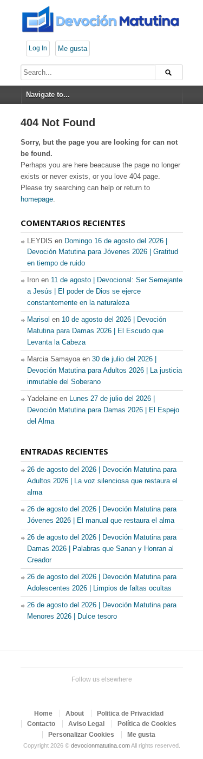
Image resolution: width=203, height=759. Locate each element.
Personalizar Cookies (81, 734)
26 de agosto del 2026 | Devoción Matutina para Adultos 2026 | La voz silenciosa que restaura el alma (102, 480)
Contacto (41, 724)
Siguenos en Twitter (64, 692)
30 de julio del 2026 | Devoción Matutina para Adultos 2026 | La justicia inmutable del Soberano (104, 370)
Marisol (38, 319)
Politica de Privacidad (130, 713)
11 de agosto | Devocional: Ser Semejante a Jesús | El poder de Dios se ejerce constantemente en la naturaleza (104, 291)
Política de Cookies (146, 724)
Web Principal (134, 692)
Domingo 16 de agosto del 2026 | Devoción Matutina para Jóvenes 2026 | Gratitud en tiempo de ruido (102, 252)
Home (43, 713)
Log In (38, 48)
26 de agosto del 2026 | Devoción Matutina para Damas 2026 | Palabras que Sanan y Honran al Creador (101, 548)
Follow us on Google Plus (99, 692)
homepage (37, 199)
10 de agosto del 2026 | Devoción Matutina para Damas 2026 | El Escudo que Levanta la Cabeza (96, 330)
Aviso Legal (86, 724)
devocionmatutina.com (100, 745)
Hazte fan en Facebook (82, 692)
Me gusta (72, 48)
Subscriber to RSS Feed (116, 692)
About (75, 713)
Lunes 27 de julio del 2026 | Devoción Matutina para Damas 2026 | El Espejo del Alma (103, 409)
